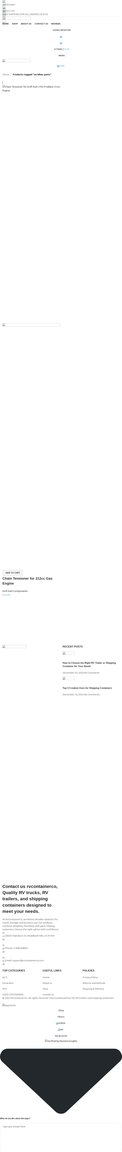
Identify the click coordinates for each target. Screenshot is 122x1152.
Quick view (15, 565)
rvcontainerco (41, 886)
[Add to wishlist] (23, 565)
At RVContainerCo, (12, 919)
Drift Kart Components (15, 591)
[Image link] (14, 764)
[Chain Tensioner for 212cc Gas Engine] (31, 203)
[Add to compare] (6, 565)
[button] (12, 572)
